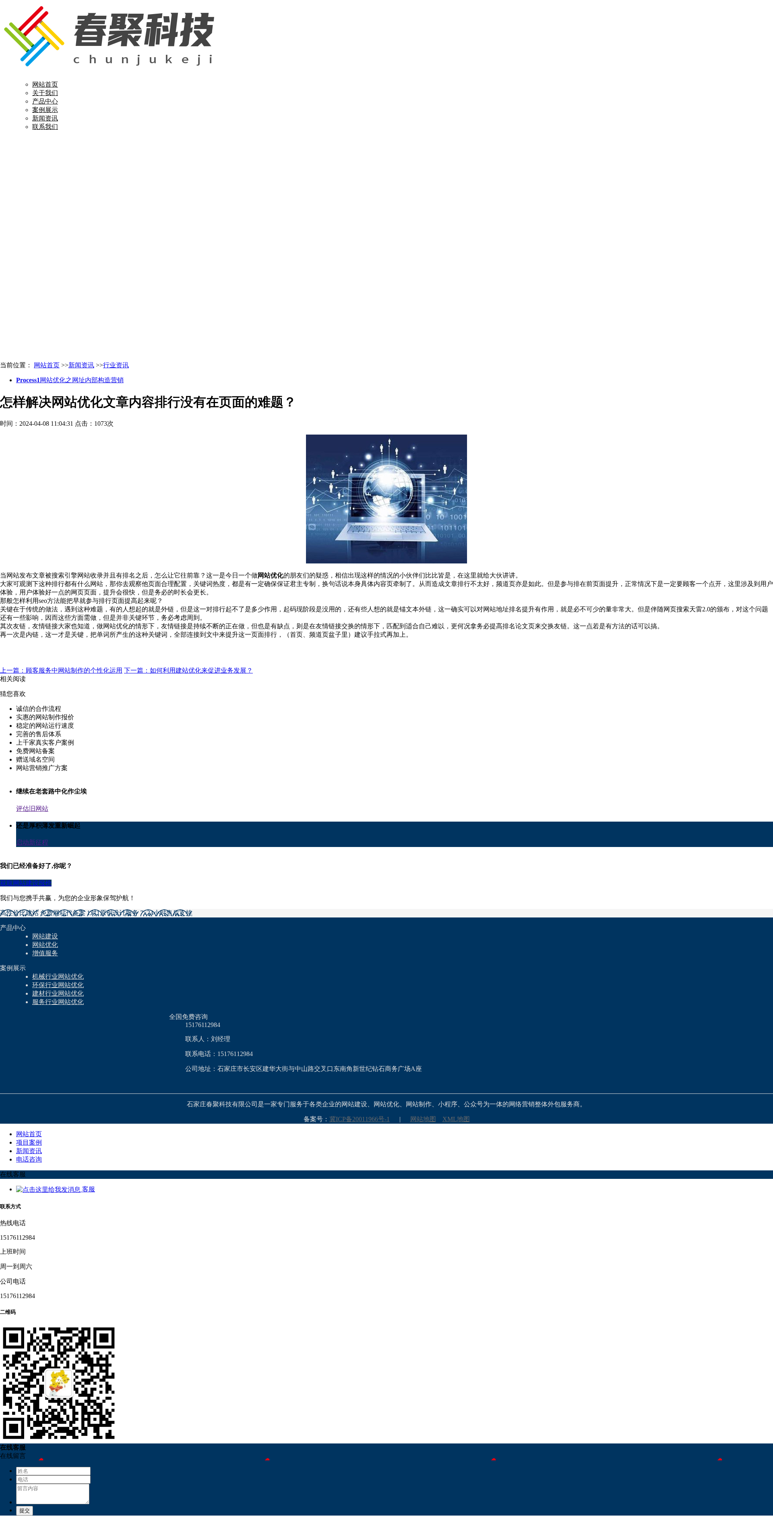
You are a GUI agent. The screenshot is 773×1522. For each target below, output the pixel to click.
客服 (88, 1189)
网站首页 (45, 84)
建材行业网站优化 (58, 993)
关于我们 (45, 92)
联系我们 (45, 126)
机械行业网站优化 (58, 976)
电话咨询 (29, 1159)
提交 (24, 1511)
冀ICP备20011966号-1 (359, 1119)
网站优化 (45, 944)
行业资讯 (116, 365)
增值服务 (45, 953)
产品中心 (45, 101)
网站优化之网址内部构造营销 (70, 380)
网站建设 (45, 936)
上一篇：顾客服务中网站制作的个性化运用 (61, 670)
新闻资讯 (45, 118)
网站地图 (423, 1119)
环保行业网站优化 (58, 985)
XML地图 (456, 1119)
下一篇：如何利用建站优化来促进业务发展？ (188, 670)
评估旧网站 (32, 808)
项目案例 (29, 1142)
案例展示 (45, 109)
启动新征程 (32, 842)
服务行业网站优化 (58, 1001)
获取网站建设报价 (26, 883)
